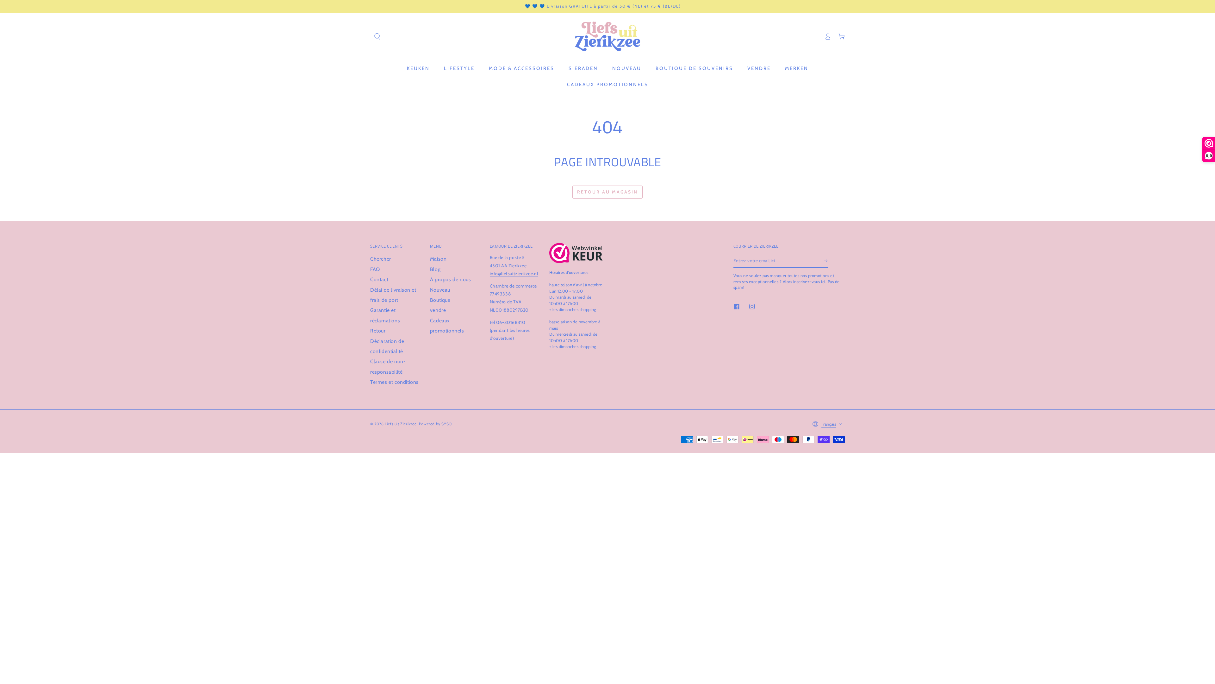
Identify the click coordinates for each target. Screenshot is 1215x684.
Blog (435, 269)
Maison (438, 259)
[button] (377, 36)
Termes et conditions (394, 382)
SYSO (446, 423)
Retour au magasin (607, 192)
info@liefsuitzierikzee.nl (514, 273)
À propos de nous (450, 279)
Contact (379, 279)
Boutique (440, 300)
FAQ (375, 269)
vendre (438, 310)
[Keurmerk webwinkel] (576, 253)
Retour (378, 331)
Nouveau (440, 290)
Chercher (380, 259)
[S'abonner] (826, 261)
